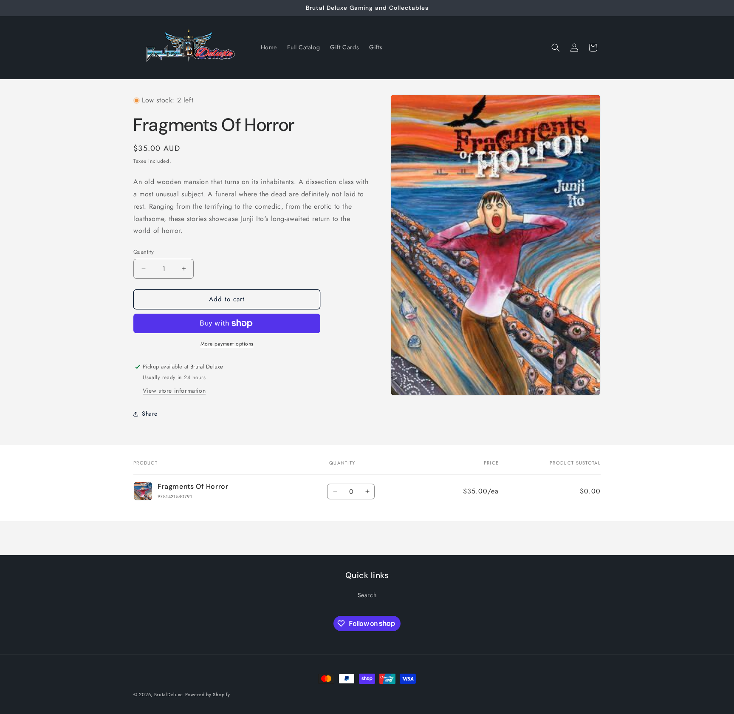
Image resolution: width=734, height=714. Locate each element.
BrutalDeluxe (168, 694)
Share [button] (150, 413)
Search (367, 595)
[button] (555, 47)
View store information (174, 390)
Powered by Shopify (207, 694)
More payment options (227, 344)
